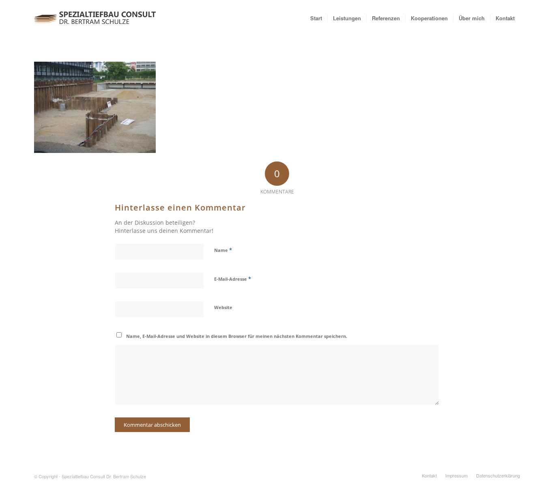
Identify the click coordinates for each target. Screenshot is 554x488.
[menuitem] (316, 18)
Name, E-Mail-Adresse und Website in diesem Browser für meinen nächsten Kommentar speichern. (236, 336)
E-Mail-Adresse (232, 278)
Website (223, 307)
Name (223, 250)
